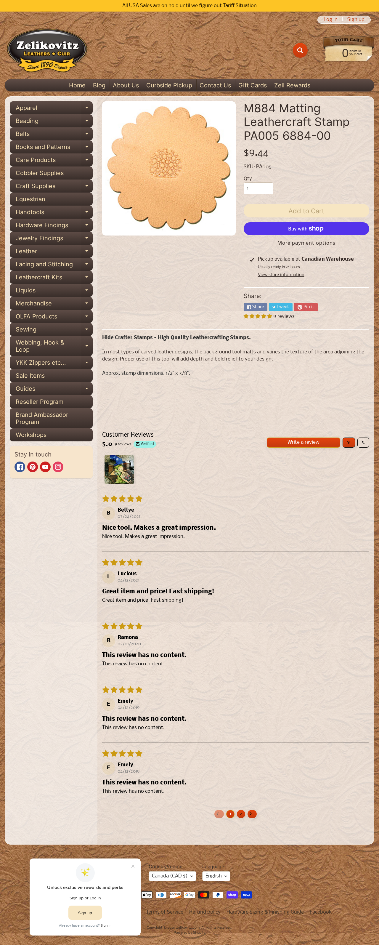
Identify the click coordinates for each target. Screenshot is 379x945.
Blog (99, 85)
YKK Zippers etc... (54, 364)
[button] (258, 316)
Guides (54, 390)
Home (77, 85)
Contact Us (215, 85)
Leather (54, 253)
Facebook (321, 912)
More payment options (306, 243)
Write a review (303, 442)
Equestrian (30, 199)
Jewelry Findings (54, 240)
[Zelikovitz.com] (47, 50)
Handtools (54, 214)
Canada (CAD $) (170, 876)
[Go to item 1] (119, 469)
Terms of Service (164, 912)
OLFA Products (54, 318)
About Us (126, 85)
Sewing (54, 331)
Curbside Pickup (169, 85)
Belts (54, 135)
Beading (54, 122)
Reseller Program (39, 401)
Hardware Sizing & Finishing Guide (265, 912)
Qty (248, 179)
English (213, 876)
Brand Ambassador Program (42, 418)
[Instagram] (58, 467)
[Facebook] (20, 467)
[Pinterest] (32, 467)
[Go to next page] (252, 814)
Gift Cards (252, 85)
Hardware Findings (54, 227)
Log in (331, 19)
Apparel (54, 109)
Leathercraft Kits (54, 279)
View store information (281, 275)
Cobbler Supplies (40, 173)
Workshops (31, 434)
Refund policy (205, 912)
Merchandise (54, 305)
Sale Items (30, 375)
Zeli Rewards (292, 85)
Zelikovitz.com (188, 928)
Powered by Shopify (189, 933)
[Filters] (349, 443)
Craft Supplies (54, 187)
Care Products (54, 161)
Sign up (355, 19)
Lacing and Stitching (54, 266)
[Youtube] (45, 467)
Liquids (54, 292)
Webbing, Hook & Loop (54, 346)
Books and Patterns (54, 148)
